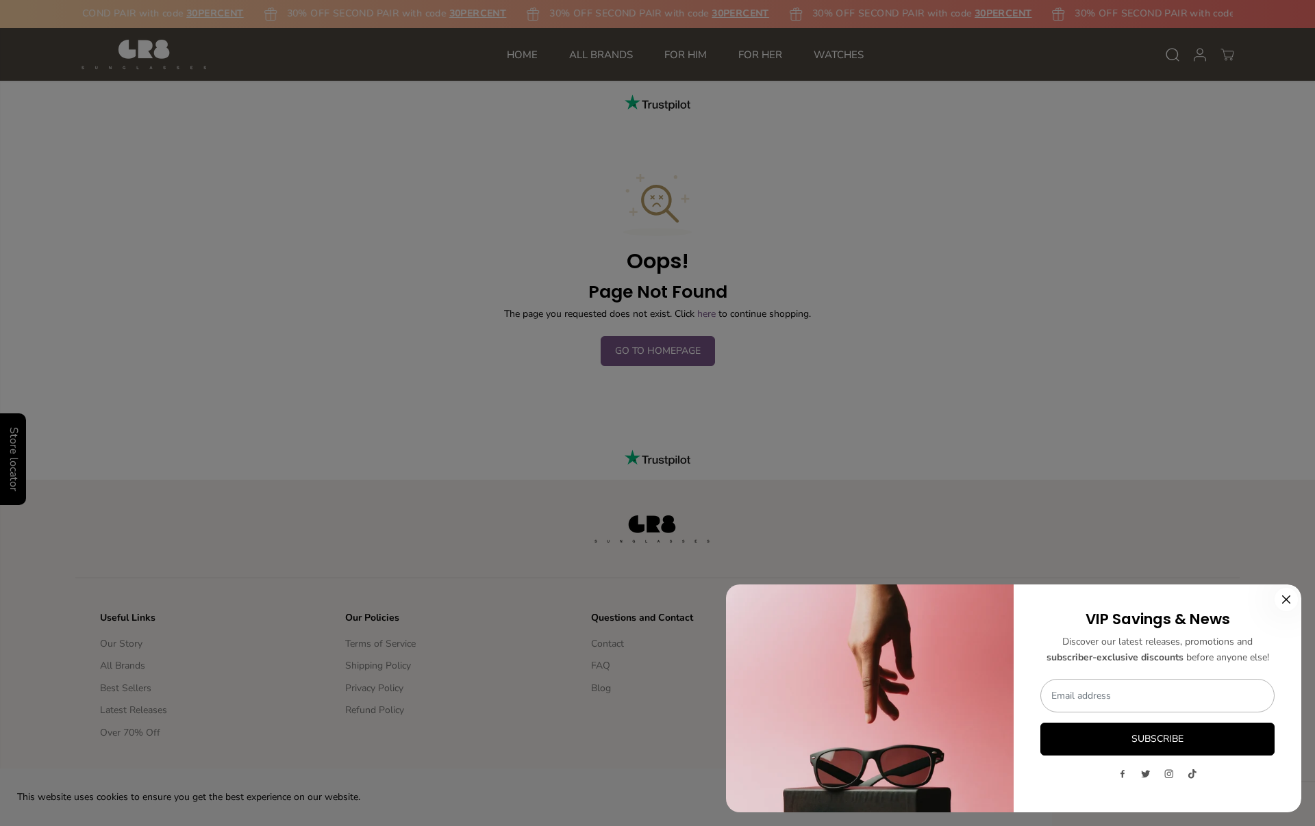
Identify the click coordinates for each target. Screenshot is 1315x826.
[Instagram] (1169, 774)
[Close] (1286, 599)
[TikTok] (1192, 774)
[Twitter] (1145, 774)
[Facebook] (1122, 774)
